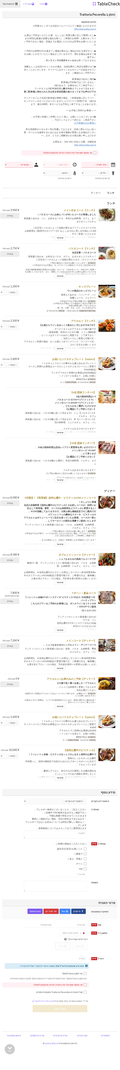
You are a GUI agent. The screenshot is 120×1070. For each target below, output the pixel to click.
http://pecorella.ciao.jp (85, 29)
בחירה (10, 215)
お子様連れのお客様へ (85, 123)
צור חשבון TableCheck (72, 973)
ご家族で (78, 853)
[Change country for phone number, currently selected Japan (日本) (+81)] (82, 933)
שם (96, 924)
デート (79, 863)
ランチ (111, 192)
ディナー (96, 192)
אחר (81, 868)
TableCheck (35, 911)
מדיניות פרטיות (60, 1035)
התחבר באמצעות (99, 911)
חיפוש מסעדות (14, 1035)
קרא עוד (60, 238)
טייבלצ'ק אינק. (51, 1043)
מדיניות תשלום (37, 1035)
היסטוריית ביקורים (100, 801)
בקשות (94, 882)
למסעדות (105, 1035)
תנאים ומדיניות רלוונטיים (43, 1001)
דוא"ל (98, 958)
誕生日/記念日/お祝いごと (70, 848)
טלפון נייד (99, 933)
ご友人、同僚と (75, 858)
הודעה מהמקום (88, 22)
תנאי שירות (82, 1035)
